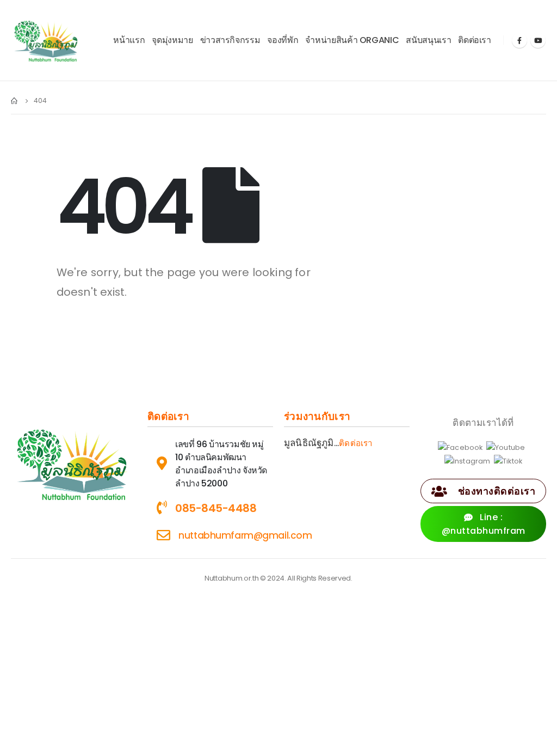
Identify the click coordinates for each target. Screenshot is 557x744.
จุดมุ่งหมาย (172, 40)
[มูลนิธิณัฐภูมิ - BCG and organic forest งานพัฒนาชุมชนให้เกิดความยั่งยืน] (46, 40)
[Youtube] (538, 40)
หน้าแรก (129, 40)
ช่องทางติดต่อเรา (495, 491)
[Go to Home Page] (14, 100)
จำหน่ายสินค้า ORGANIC (352, 40)
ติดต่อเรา (474, 40)
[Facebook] (519, 40)
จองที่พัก (282, 40)
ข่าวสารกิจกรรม (230, 40)
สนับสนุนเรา (428, 40)
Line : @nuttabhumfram (483, 524)
